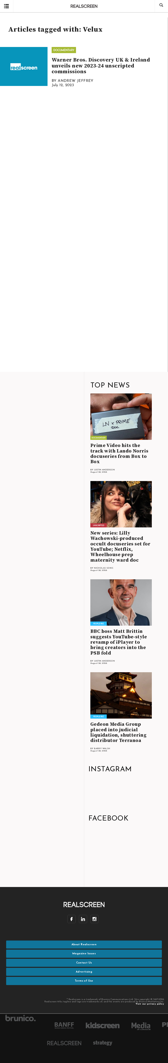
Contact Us (84, 962)
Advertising (84, 971)
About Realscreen (84, 944)
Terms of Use (84, 981)
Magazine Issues (84, 953)
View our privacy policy (150, 1004)
